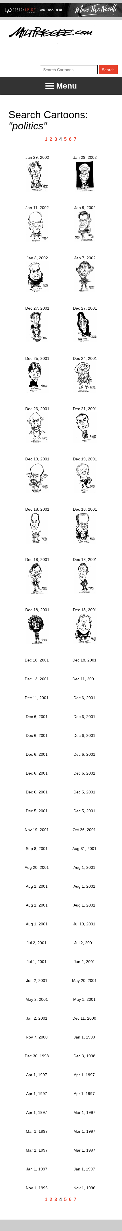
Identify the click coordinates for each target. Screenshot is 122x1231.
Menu (65, 85)
